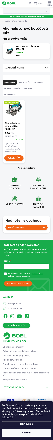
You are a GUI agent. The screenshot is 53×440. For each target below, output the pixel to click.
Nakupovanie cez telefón (15, 380)
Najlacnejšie (24, 82)
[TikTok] (26, 315)
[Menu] (49, 3)
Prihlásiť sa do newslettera (18, 284)
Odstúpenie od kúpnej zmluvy (16, 356)
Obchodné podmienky (13, 347)
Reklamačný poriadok (13, 360)
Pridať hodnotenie (16, 227)
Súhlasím (26, 433)
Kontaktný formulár (16, 325)
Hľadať (47, 11)
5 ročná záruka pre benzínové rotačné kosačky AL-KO (26, 374)
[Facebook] (5, 315)
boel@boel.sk (14, 304)
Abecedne (28, 89)
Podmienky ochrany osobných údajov (20, 364)
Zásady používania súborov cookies (19, 369)
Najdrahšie (39, 82)
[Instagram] (12, 315)
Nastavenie (26, 424)
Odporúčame (9, 82)
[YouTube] (19, 315)
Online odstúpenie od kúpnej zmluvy (19, 351)
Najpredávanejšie (12, 89)
